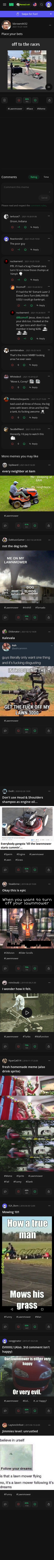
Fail (7, 1181)
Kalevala (8, 638)
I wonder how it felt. (16, 989)
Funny (18, 1181)
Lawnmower (15, 108)
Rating (34, 176)
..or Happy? (41, 1400)
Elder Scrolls (26, 952)
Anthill (27, 607)
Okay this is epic (14, 890)
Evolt (11, 791)
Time (46, 176)
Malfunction (42, 1036)
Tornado (41, 607)
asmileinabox (16, 350)
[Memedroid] (11, 4)
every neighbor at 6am (18, 471)
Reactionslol (16, 238)
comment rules (38, 205)
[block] (50, 25)
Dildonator (14, 631)
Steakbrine (14, 883)
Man (39, 1316)
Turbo (27, 1036)
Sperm (9, 854)
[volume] (48, 87)
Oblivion (10, 952)
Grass (20, 859)
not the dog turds (14, 546)
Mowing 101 (10, 1212)
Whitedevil (15, 376)
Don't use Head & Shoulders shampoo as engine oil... (22, 799)
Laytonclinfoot (16, 1424)
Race (30, 108)
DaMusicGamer (17, 539)
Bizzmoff (21, 286)
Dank (30, 1181)
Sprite (21, 1175)
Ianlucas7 (14, 216)
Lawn (8, 859)
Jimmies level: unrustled (20, 1431)
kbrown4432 (20, 23)
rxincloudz (14, 982)
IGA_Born (13, 1205)
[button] (42, 5)
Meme (42, 108)
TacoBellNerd (16, 429)
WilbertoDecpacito (19, 398)
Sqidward (13, 464)
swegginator (15, 1340)
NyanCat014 (15, 1060)
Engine (21, 854)
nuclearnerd (16, 261)
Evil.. (26, 1400)
